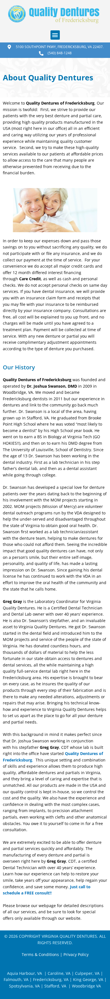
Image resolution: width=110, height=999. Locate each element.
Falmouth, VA (16, 979)
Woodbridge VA (86, 986)
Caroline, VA (59, 973)
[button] (55, 35)
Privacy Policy (76, 954)
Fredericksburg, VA (51, 979)
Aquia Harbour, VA (24, 973)
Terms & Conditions (40, 954)
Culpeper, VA (87, 973)
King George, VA (88, 979)
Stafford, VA (54, 986)
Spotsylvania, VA (24, 986)
